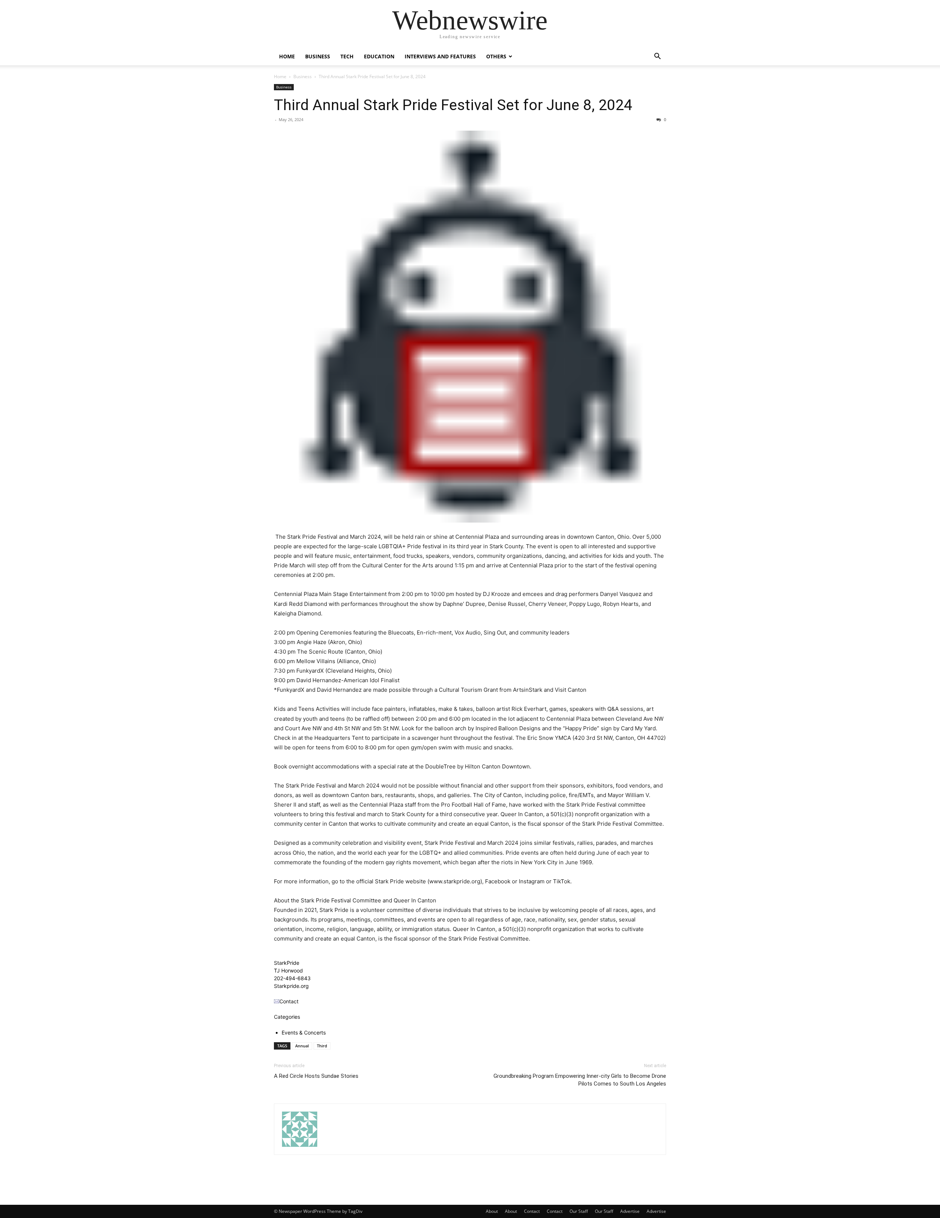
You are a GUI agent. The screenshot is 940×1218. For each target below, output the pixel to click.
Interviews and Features (440, 56)
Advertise (630, 1211)
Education (379, 56)
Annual (302, 1045)
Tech (347, 56)
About (492, 1211)
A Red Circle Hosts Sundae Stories (316, 1076)
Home (287, 56)
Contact (532, 1211)
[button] (657, 57)
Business (317, 56)
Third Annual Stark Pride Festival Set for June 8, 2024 (453, 105)
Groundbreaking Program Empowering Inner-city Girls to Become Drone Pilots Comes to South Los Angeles (580, 1080)
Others (496, 56)
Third (322, 1045)
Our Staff (579, 1211)
